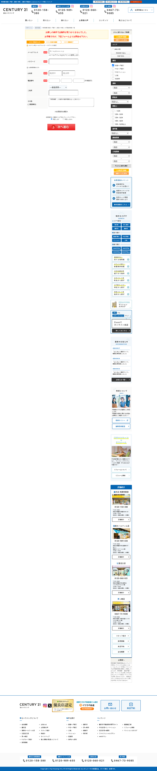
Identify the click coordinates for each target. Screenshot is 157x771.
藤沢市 (116, 228)
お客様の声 (83, 20)
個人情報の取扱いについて (49, 739)
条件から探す (72, 739)
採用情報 (121, 641)
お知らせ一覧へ (121, 380)
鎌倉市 (126, 228)
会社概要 (121, 652)
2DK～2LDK (119, 114)
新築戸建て (116, 236)
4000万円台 (116, 252)
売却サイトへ (120, 420)
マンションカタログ (130, 730)
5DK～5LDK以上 (120, 124)
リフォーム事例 (120, 475)
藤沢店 (24, 727)
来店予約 (121, 646)
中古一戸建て (119, 69)
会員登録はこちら (141, 10)
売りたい (47, 20)
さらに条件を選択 (122, 166)
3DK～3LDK (119, 117)
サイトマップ (45, 736)
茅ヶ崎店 (24, 736)
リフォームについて (120, 469)
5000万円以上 (126, 252)
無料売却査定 (120, 426)
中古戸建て (126, 236)
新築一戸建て (119, 65)
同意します (56, 119)
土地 (116, 75)
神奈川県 (118, 49)
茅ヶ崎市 (125, 225)
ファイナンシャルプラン (107, 733)
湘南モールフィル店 (28, 730)
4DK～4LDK (119, 121)
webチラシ (102, 736)
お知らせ (44, 724)
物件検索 (100, 2)
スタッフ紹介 (121, 636)
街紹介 (43, 733)
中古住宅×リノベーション (107, 727)
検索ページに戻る (121, 40)
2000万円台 (116, 248)
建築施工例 (127, 724)
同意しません (68, 119)
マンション (116, 240)
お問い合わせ (110, 708)
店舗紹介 (121, 519)
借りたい (65, 20)
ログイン (136, 2)
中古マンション (120, 72)
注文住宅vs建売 (104, 730)
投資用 (117, 79)
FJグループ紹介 (27, 739)
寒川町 (116, 225)
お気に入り (112, 2)
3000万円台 (126, 248)
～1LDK (117, 111)
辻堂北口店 (25, 733)
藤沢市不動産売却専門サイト (108, 724)
